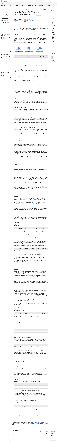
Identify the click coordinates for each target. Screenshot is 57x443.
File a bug (40, 431)
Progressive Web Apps (29, 5)
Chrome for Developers (46, 431)
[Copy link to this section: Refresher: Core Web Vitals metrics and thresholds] (37, 32)
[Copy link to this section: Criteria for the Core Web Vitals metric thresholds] (37, 74)
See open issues (41, 432)
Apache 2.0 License (19, 423)
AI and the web (3, 5)
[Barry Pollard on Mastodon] (30, 21)
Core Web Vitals (16, 24)
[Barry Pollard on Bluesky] (31, 21)
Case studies (46, 435)
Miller (40, 202)
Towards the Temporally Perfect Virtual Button (26, 293)
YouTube (52, 433)
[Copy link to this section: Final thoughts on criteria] (24, 148)
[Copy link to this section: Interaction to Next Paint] (25, 264)
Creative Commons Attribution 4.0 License (36, 422)
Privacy (15, 441)
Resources (20, 9)
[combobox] (40, 1)
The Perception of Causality (23, 277)
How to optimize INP (48, 5)
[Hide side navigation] (10, 441)
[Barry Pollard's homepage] (32, 21)
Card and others (34, 202)
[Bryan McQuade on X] (17, 21)
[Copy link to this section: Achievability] (19, 222)
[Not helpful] (47, 9)
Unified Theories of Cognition (35, 203)
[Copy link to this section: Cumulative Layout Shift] (25, 361)
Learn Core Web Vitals (16, 5)
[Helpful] (45, 9)
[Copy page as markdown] (39, 14)
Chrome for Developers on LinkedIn (52, 435)
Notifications (41, 5)
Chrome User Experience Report (26, 117)
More (53, 5)
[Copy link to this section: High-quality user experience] (25, 82)
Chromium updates (46, 433)
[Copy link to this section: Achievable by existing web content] (28, 107)
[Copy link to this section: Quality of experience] (23, 196)
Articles (2, 3)
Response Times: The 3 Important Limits (30, 275)
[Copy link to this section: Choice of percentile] (24, 167)
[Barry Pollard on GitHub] (28, 21)
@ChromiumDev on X (53, 431)
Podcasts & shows (47, 436)
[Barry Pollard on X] (27, 21)
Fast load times (9, 5)
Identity (23, 5)
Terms (13, 441)
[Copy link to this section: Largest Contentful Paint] (25, 191)
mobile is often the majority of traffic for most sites (32, 145)
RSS (51, 437)
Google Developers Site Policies (31, 423)
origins (23, 118)
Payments (36, 5)
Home (14, 9)
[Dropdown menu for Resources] (16, 1)
